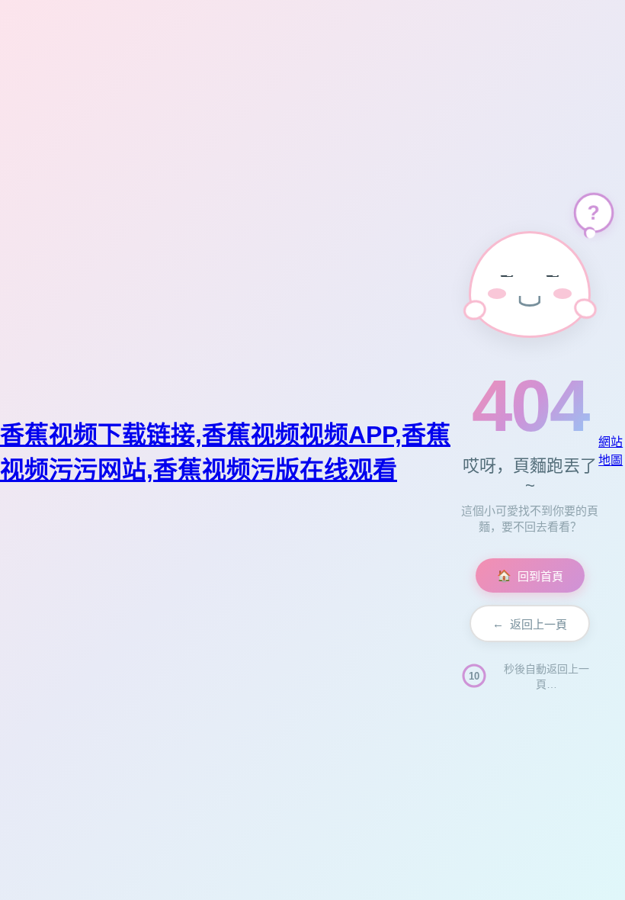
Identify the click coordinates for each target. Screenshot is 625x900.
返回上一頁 (529, 624)
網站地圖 (610, 451)
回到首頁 (530, 576)
